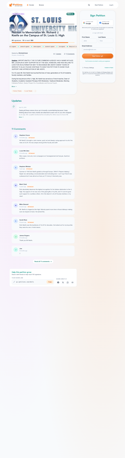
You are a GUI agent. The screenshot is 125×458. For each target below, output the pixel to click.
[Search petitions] (89, 5)
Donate (31, 5)
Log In (111, 5)
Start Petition (99, 5)
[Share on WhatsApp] (68, 282)
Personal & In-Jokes (18, 14)
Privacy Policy (107, 72)
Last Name (102, 37)
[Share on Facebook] (58, 282)
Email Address (87, 46)
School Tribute (17, 91)
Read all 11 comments (43, 261)
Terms (98, 72)
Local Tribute (28, 91)
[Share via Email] (72, 282)
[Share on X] (63, 282)
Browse (41, 5)
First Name (86, 37)
